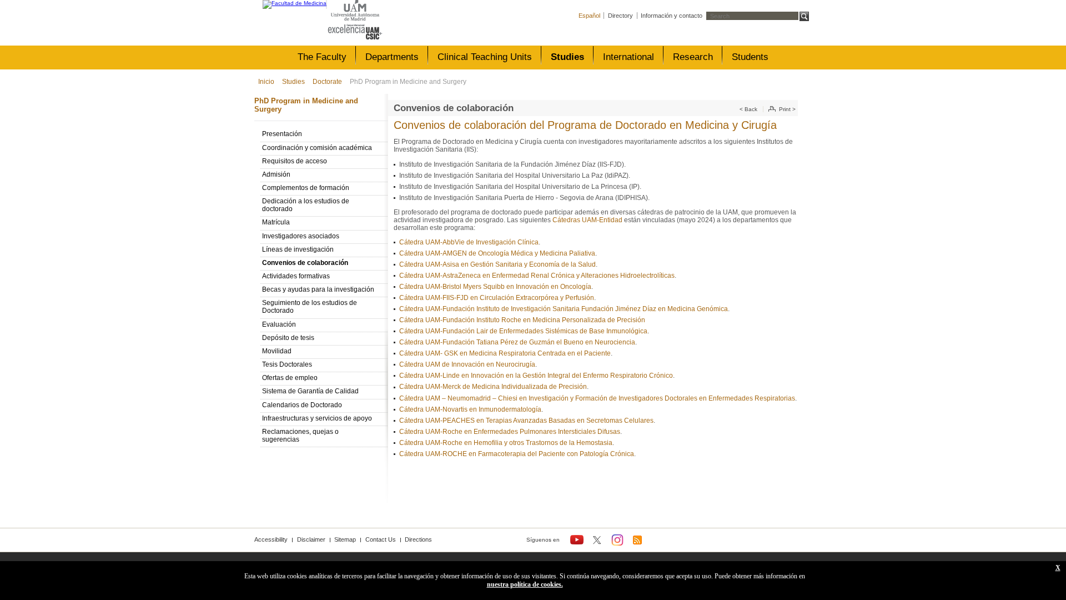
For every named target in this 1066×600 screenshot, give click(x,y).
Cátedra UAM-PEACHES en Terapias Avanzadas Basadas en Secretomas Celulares (526, 420)
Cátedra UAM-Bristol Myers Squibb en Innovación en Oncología (495, 287)
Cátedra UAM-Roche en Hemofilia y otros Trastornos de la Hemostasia (505, 443)
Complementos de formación (305, 188)
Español (589, 15)
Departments (392, 57)
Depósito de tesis (288, 338)
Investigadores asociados (300, 236)
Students (750, 57)
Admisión (276, 174)
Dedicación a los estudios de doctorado (305, 205)
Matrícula (276, 222)
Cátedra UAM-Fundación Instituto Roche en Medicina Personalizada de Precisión (522, 320)
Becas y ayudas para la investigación (318, 289)
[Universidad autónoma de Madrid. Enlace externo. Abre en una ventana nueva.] (355, 11)
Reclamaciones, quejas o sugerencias (300, 435)
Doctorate (327, 82)
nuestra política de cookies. (525, 584)
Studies (567, 57)
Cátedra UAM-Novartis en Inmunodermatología (470, 409)
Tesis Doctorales (287, 364)
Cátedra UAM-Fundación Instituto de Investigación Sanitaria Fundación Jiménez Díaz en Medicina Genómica (563, 309)
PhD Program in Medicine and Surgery (408, 82)
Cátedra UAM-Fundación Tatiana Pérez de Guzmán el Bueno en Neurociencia (517, 342)
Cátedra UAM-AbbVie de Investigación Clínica (469, 242)
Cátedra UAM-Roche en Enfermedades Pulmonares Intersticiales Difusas (509, 432)
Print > (787, 109)
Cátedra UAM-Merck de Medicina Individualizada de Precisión (493, 387)
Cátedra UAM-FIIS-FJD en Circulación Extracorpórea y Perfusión (496, 298)
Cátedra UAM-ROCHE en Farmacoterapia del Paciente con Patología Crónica (516, 454)
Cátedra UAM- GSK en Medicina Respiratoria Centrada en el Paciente (505, 353)
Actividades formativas (296, 276)
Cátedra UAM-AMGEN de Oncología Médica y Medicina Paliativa (497, 253)
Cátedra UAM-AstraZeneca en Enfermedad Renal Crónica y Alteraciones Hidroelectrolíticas (537, 275)
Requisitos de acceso (294, 161)
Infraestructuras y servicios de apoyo (317, 418)
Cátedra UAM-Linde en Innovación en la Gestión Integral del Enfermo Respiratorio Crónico (536, 375)
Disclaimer (311, 539)
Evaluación (279, 324)
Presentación (282, 134)
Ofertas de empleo (290, 378)
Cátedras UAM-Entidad (587, 220)
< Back (748, 109)
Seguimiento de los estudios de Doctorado (309, 306)
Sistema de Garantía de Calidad (310, 391)
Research (693, 57)
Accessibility (271, 539)
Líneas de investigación (298, 249)
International (628, 57)
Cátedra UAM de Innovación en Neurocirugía (467, 364)
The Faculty (322, 57)
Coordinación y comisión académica (317, 148)
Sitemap (345, 539)
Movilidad (276, 351)
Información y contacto (671, 15)
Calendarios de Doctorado (302, 405)
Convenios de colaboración (305, 263)
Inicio (266, 82)
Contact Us (380, 539)
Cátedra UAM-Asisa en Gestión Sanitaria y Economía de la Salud (497, 264)
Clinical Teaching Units (485, 57)
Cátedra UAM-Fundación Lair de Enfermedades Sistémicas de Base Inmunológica (523, 331)
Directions (418, 539)
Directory (620, 15)
